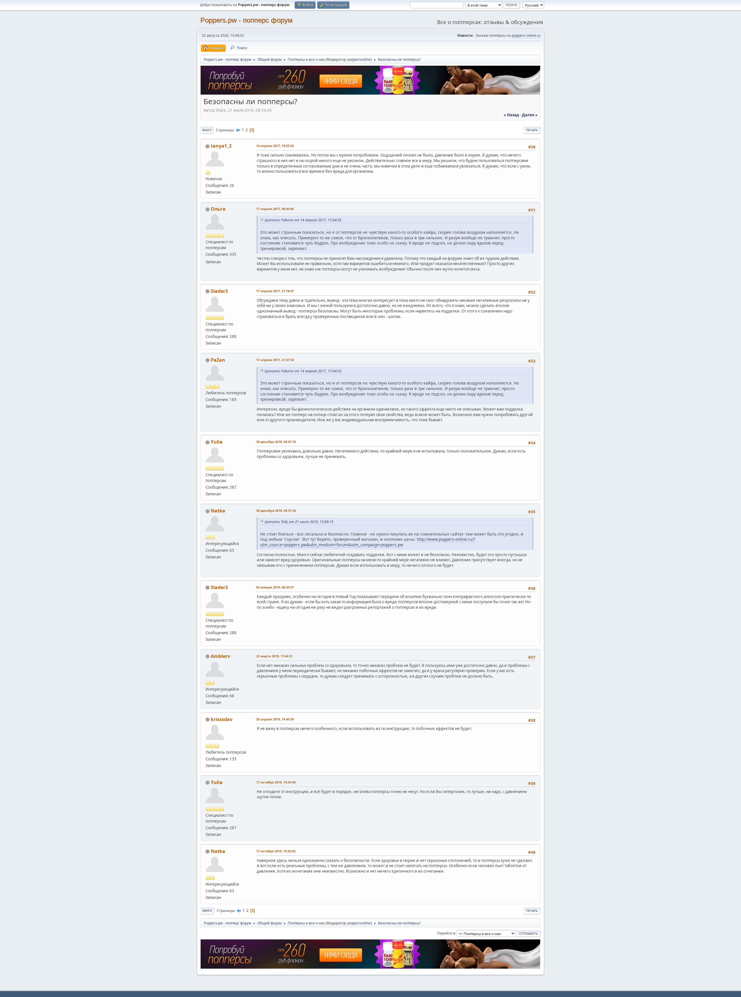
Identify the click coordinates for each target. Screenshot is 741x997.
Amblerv (220, 656)
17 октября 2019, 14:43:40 (276, 782)
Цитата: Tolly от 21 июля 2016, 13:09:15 (299, 521)
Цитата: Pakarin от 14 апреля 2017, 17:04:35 (303, 220)
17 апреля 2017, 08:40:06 (275, 209)
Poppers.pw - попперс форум (246, 20)
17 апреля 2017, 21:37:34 (275, 360)
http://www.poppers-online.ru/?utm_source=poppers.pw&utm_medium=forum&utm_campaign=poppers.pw (367, 541)
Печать (532, 130)
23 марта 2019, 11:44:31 (274, 656)
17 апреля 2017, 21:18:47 (275, 291)
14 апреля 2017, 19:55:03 (275, 146)
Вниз (206, 130)
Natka (218, 510)
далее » (530, 114)
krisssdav (221, 719)
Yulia (217, 442)
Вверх (207, 910)
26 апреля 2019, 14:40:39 (275, 719)
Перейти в (446, 933)
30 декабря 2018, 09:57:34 (276, 510)
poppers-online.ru (526, 35)
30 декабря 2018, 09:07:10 (276, 441)
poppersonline (359, 59)
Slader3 (219, 291)
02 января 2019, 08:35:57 (275, 587)
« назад (511, 114)
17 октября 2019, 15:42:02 (276, 851)
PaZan (218, 360)
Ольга (218, 209)
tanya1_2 (221, 146)
